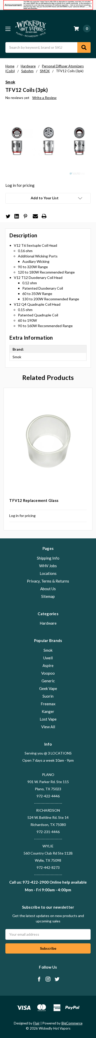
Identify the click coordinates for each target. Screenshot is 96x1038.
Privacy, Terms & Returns (48, 581)
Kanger (48, 711)
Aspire (48, 665)
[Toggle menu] (8, 29)
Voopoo (48, 673)
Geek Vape (48, 688)
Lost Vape (48, 719)
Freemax (48, 703)
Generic (48, 680)
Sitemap (48, 596)
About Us (48, 588)
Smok (48, 650)
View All (48, 726)
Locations (48, 573)
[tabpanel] (48, 459)
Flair (36, 1023)
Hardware (48, 623)
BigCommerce (71, 1023)
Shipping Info (48, 558)
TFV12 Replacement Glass (33, 500)
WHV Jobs (48, 565)
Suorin (48, 696)
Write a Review (44, 97)
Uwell (48, 658)
